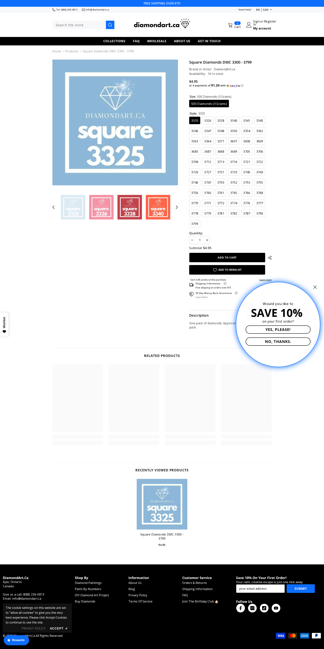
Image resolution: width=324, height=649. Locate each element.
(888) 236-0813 (69, 9)
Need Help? (244, 9)
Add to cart (227, 257)
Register (270, 21)
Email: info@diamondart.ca (22, 598)
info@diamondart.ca (97, 9)
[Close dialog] (315, 287)
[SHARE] (268, 257)
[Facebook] (240, 608)
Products (71, 51)
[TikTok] (264, 608)
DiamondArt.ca (224, 69)
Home (56, 51)
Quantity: (196, 233)
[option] (115, 122)
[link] (77, 437)
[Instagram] (252, 608)
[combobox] (79, 25)
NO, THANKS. (278, 341)
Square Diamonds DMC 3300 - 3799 (162, 536)
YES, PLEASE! (278, 329)
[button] (53, 207)
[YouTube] (276, 608)
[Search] (83, 25)
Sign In (256, 23)
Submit (301, 589)
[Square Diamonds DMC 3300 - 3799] (162, 504)
